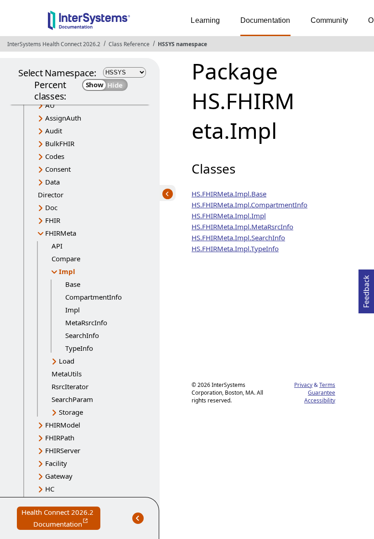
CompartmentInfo (93, 296)
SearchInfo (82, 335)
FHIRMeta (60, 233)
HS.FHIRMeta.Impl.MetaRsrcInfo (242, 226)
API (57, 245)
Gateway (59, 476)
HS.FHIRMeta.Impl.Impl (229, 215)
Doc (51, 207)
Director (50, 194)
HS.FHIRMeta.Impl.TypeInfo (235, 248)
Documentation (265, 20)
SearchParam (72, 399)
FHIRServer (62, 450)
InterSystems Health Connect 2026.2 (53, 44)
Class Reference (129, 44)
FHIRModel (62, 424)
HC (49, 488)
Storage (71, 412)
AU (50, 105)
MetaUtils (67, 373)
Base (72, 284)
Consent (58, 169)
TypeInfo (79, 348)
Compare (66, 258)
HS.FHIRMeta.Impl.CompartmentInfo (249, 204)
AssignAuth (63, 117)
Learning (205, 20)
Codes (54, 156)
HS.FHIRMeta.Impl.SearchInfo (238, 237)
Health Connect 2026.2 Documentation (60, 518)
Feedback (366, 289)
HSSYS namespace (182, 44)
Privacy (303, 385)
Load (66, 360)
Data (52, 181)
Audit (53, 130)
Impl (67, 271)
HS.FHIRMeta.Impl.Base (229, 193)
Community (329, 20)
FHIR (52, 220)
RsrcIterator (70, 386)
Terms (327, 385)
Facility (56, 463)
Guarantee (321, 392)
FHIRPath (59, 437)
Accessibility (319, 400)
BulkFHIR (59, 143)
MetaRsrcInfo (86, 322)
